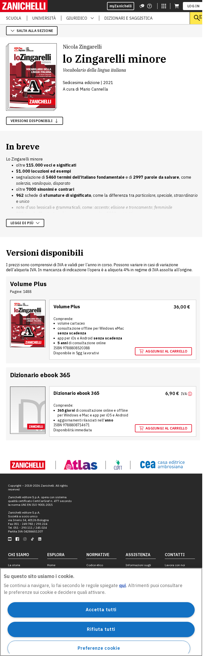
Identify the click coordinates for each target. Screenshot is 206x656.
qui (122, 585)
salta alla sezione (35, 30)
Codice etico (94, 565)
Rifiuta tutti (101, 629)
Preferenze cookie (99, 648)
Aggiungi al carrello (166, 351)
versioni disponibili (32, 121)
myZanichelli (121, 6)
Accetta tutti (101, 609)
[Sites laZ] (164, 6)
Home (51, 565)
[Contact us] (149, 6)
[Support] (142, 6)
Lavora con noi (175, 565)
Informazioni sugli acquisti (138, 567)
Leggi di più (22, 223)
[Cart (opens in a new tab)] (176, 6)
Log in (193, 6)
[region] (101, 612)
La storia (14, 565)
